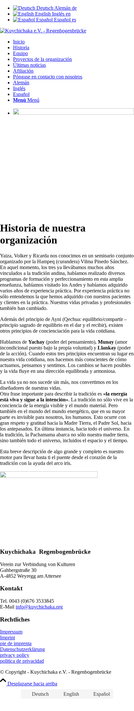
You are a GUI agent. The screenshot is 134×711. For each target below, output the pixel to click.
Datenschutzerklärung (22, 649)
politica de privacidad (22, 661)
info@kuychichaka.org (39, 607)
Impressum (11, 631)
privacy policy (14, 655)
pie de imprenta (16, 643)
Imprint (7, 637)
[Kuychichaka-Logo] (43, 30)
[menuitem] (73, 42)
